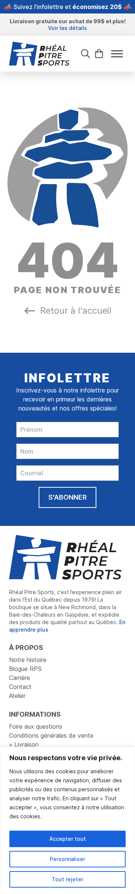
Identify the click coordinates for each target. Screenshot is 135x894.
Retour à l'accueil (75, 310)
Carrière (19, 677)
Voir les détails (67, 28)
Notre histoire (27, 659)
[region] (67, 820)
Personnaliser (67, 859)
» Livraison (24, 744)
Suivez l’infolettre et (68, 6)
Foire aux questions (35, 726)
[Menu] (117, 53)
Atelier (17, 695)
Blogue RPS (25, 668)
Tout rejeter (67, 879)
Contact (20, 686)
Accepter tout (68, 839)
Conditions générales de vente (51, 735)
